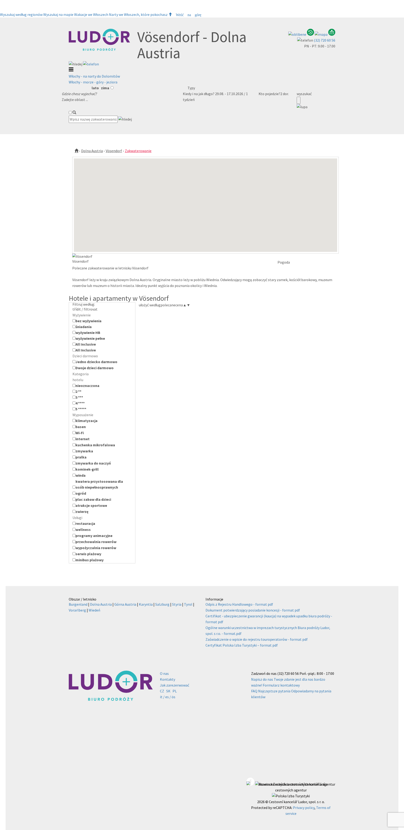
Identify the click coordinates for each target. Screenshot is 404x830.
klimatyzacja (86, 420)
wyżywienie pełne (90, 338)
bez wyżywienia (88, 320)
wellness (83, 529)
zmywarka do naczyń (93, 463)
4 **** (80, 403)
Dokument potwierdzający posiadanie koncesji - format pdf (253, 610)
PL (175, 691)
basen (81, 426)
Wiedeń (94, 610)
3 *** (79, 397)
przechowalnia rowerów (96, 541)
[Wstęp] (76, 150)
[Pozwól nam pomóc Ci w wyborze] (331, 34)
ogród (81, 493)
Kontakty (167, 679)
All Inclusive (86, 344)
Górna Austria (125, 604)
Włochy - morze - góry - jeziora (93, 82)
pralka (81, 457)
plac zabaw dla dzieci (93, 499)
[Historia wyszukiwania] (311, 34)
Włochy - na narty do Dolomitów (94, 76)
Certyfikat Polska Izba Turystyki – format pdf (242, 645)
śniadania (84, 326)
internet (83, 438)
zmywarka (84, 451)
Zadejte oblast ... (75, 99)
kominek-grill (87, 469)
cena (181, 305)
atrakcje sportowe (91, 505)
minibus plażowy (90, 560)
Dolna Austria (92, 150)
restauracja (85, 523)
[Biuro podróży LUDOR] (99, 49)
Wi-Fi (80, 432)
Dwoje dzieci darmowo (95, 367)
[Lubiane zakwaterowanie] (297, 34)
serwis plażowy (88, 553)
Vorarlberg (77, 610)
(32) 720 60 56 (324, 40)
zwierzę (82, 511)
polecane (168, 305)
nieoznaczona (87, 385)
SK (168, 691)
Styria (176, 604)
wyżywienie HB (88, 332)
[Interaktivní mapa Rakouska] (321, 34)
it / (162, 696)
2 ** (78, 391)
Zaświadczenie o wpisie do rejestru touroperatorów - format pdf (257, 639)
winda (81, 475)
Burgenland (78, 604)
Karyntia (146, 604)
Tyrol (188, 604)
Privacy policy (303, 807)
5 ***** (81, 409)
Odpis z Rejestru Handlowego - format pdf (239, 604)
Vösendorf (114, 150)
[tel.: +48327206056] (91, 64)
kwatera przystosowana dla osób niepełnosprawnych (99, 484)
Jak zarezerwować (174, 685)
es (167, 696)
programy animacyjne (94, 535)
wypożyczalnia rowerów (96, 547)
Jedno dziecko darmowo (96, 361)
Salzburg (162, 604)
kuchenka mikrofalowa (95, 445)
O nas (164, 673)
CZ (162, 691)
